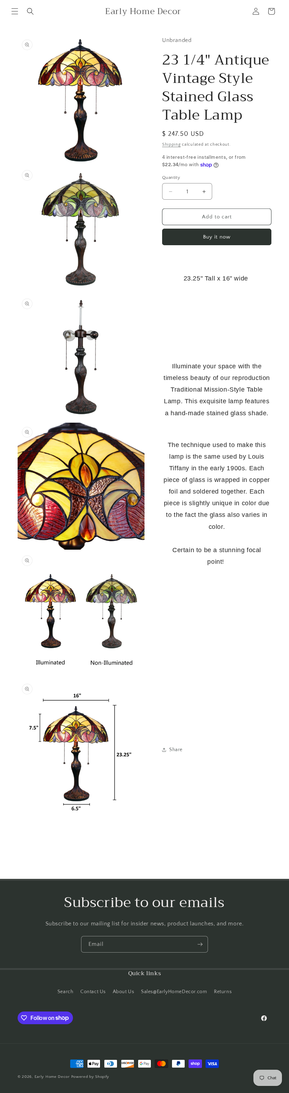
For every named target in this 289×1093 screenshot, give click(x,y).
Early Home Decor (52, 1077)
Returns (223, 992)
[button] (15, 11)
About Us (123, 992)
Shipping (171, 144)
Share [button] (176, 750)
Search (65, 992)
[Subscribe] (200, 944)
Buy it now (216, 237)
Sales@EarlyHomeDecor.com (174, 992)
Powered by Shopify (90, 1077)
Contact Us (93, 992)
